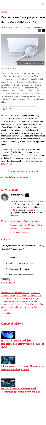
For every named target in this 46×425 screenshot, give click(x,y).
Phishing (13, 228)
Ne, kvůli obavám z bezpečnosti (19, 274)
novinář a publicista (34, 201)
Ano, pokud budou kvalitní (17, 257)
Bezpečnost (15, 221)
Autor (12, 201)
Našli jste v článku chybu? (10, 180)
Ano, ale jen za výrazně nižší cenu (20, 263)
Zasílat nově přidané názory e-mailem (14, 177)
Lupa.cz (4, 12)
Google (13, 225)
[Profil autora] (5, 197)
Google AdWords (27, 225)
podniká (13, 210)
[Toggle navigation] (42, 5)
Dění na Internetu (31, 221)
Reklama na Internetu (19, 232)
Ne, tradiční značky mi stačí (17, 269)
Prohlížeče (25, 228)
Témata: (4, 221)
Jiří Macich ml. (7, 27)
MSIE (39, 225)
